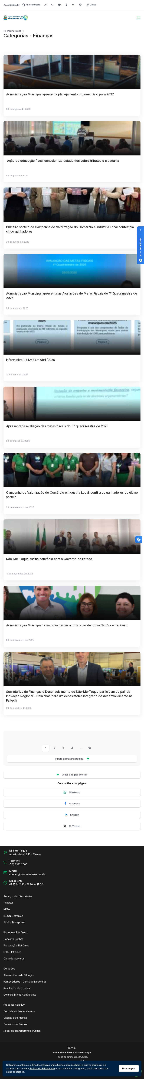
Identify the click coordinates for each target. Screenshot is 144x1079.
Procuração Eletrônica (16, 945)
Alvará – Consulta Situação (19, 975)
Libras (93, 4)
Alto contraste (33, 4)
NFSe (7, 909)
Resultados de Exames (17, 988)
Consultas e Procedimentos (19, 1011)
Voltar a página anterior (74, 774)
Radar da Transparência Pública (22, 1030)
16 (89, 748)
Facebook (74, 803)
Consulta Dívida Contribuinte (20, 994)
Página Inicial (14, 31)
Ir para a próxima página (69, 758)
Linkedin (74, 814)
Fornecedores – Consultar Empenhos (25, 981)
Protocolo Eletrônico (15, 932)
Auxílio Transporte (14, 922)
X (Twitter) (74, 826)
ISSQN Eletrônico (13, 915)
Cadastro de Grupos (15, 1024)
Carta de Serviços (14, 958)
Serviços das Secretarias (18, 896)
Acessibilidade (11, 5)
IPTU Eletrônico (12, 951)
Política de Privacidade (42, 1068)
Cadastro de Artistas (15, 1017)
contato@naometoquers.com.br (27, 874)
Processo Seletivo (14, 1004)
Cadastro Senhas (13, 938)
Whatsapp (74, 792)
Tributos (8, 902)
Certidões (9, 968)
